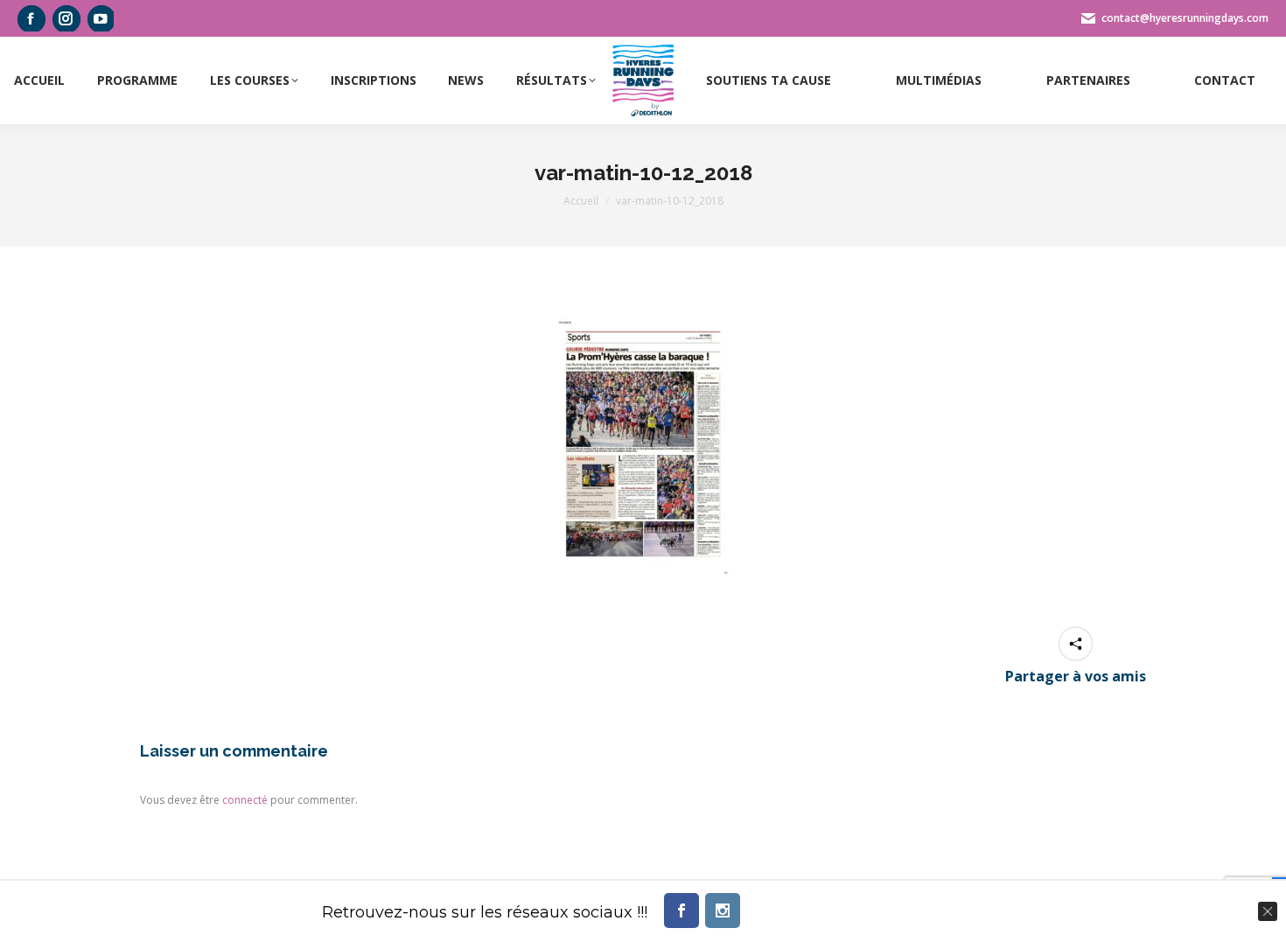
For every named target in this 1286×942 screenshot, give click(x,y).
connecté (245, 799)
